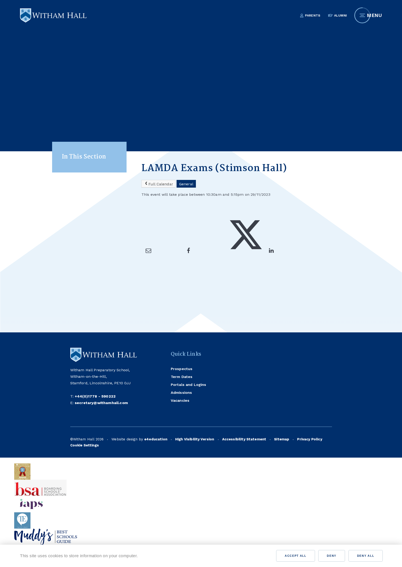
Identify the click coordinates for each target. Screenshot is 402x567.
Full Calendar (160, 184)
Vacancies (180, 400)
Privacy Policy (309, 439)
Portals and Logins (188, 384)
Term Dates (182, 377)
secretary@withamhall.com (101, 403)
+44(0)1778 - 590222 (95, 396)
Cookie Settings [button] (84, 445)
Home (146, 143)
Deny (331, 555)
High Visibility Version (194, 439)
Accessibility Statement (244, 439)
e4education (155, 439)
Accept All (295, 555)
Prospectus (182, 369)
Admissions (181, 392)
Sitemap (281, 439)
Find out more (156, 556)
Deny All (365, 555)
